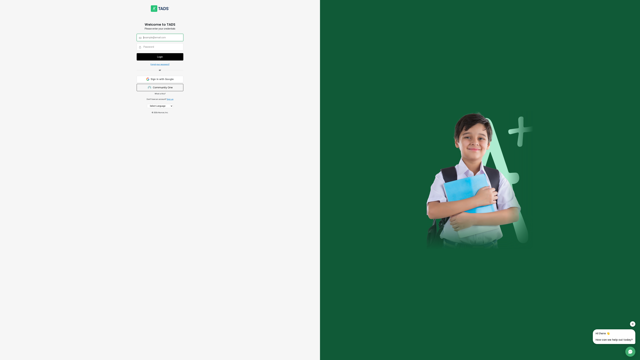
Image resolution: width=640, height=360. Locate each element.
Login (160, 57)
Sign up (170, 99)
